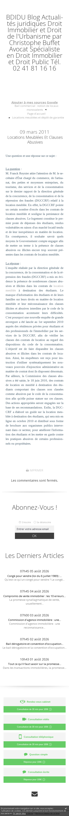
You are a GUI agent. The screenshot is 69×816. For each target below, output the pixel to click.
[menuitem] (36, 108)
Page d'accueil (36, 113)
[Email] (34, 794)
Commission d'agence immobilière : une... (34, 620)
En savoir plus (19, 813)
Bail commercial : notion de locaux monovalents (36, 107)
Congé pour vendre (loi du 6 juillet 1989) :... (34, 576)
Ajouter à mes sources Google (34, 102)
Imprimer (36, 470)
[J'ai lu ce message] (66, 808)
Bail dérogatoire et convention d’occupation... (34, 644)
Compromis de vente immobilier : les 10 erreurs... (34, 596)
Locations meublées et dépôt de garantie (38, 117)
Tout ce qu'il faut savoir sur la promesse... (34, 664)
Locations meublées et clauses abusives (35, 139)
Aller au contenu (14, 3)
